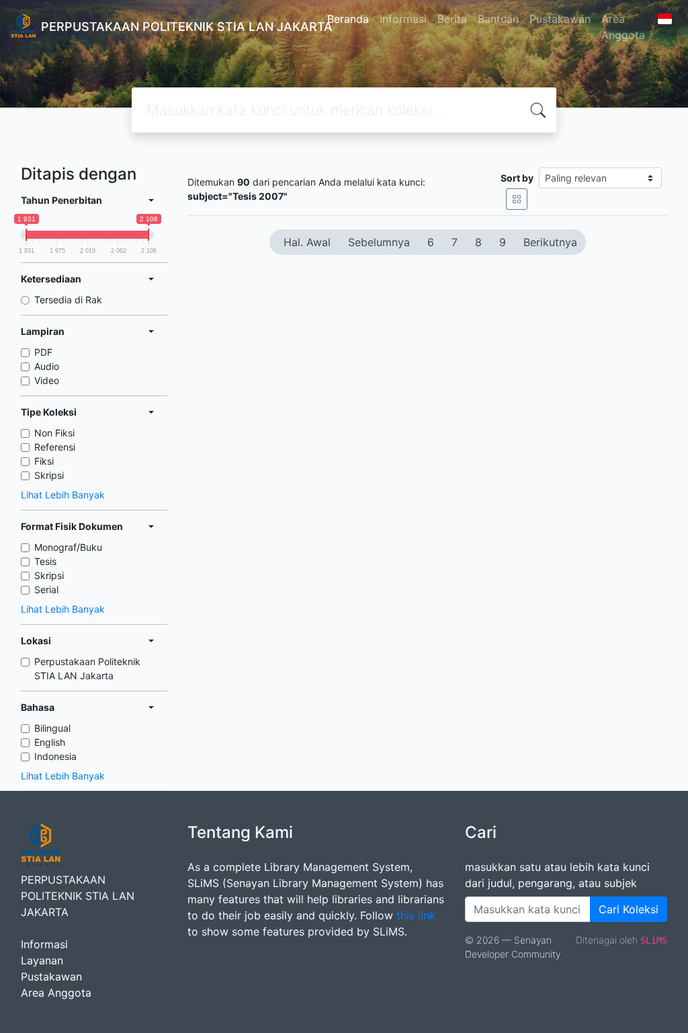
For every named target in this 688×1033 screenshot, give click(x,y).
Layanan (42, 960)
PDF (43, 352)
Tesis (45, 561)
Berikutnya (550, 242)
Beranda (348, 19)
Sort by (517, 178)
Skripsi (49, 475)
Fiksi (44, 461)
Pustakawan (560, 19)
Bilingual (52, 728)
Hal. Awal (307, 242)
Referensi (54, 447)
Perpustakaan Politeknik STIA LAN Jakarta (87, 668)
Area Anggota (623, 27)
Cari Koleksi (628, 909)
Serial (46, 589)
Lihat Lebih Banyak (63, 494)
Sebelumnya (379, 242)
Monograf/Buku (68, 547)
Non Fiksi (54, 432)
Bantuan (498, 19)
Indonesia (55, 756)
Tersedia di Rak (68, 299)
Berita (452, 19)
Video (46, 380)
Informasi (403, 19)
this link (415, 915)
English (49, 742)
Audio (46, 366)
